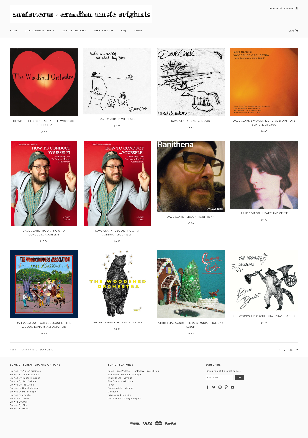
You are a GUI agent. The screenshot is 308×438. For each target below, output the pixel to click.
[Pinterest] (226, 387)
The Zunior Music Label (121, 381)
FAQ (123, 30)
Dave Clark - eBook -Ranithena (191, 216)
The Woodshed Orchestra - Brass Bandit (264, 316)
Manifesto (113, 391)
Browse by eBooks (20, 394)
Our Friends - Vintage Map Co (125, 398)
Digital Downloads (38, 30)
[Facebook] (207, 387)
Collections (28, 349)
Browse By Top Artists (22, 384)
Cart (291, 30)
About (138, 30)
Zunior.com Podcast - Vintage (124, 374)
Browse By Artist (19, 401)
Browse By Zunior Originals (25, 370)
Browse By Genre (19, 408)
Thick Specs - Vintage (120, 377)
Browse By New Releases (24, 374)
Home (13, 30)
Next (291, 349)
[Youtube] (232, 387)
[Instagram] (220, 387)
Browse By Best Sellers (23, 381)
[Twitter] (214, 387)
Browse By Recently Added (25, 377)
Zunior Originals (74, 30)
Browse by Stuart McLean (24, 387)
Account (289, 8)
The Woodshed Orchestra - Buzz (117, 322)
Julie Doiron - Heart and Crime (264, 213)
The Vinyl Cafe (103, 30)
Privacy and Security (119, 394)
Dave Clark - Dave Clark (117, 118)
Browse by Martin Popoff (23, 391)
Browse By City (18, 404)
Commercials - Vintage (121, 387)
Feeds (111, 384)
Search (274, 8)
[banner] (81, 14)
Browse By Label (19, 398)
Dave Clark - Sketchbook (190, 120)
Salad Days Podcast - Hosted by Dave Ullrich (133, 370)
